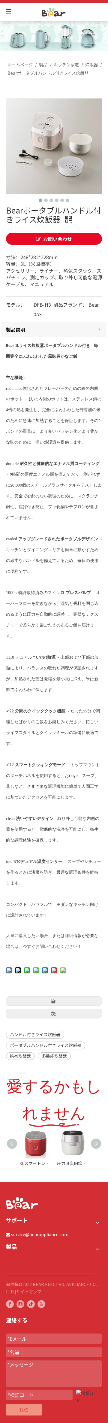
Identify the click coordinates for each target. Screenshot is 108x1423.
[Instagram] (20, 1304)
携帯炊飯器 (20, 1056)
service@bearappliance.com (39, 1234)
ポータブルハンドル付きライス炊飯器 (45, 1045)
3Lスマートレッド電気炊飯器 (35, 1163)
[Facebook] (10, 1304)
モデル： (15, 304)
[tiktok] (31, 1304)
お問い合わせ (57, 238)
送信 (24, 1410)
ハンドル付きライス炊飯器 (35, 1034)
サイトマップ (28, 1291)
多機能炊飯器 (54, 1056)
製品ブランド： (70, 304)
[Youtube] (41, 1304)
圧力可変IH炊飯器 (72, 1163)
